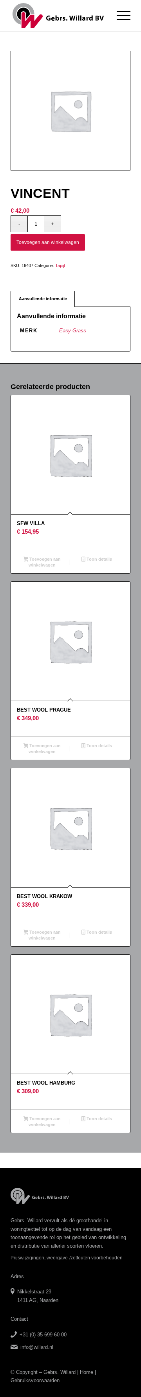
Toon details (98, 559)
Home (86, 1372)
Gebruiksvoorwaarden (35, 1380)
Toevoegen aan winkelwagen (47, 242)
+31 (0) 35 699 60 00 (43, 1335)
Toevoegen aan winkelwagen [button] (44, 562)
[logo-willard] (59, 15)
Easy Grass (72, 331)
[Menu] (119, 15)
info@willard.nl (36, 1347)
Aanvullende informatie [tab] (43, 298)
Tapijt (60, 265)
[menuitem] (119, 15)
